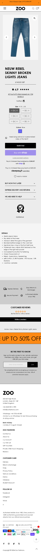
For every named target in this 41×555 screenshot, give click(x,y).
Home (6, 329)
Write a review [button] (20, 319)
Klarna (5, 477)
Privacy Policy (7, 471)
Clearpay (6, 480)
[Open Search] (33, 8)
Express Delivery (13, 289)
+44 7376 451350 (16, 414)
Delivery (5, 462)
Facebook (6, 493)
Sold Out (20, 146)
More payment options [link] (20, 158)
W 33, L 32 (15, 116)
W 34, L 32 (27, 116)
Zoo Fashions (19, 550)
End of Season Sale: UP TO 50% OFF (20, 2)
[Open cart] (37, 8)
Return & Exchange (9, 465)
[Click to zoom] (34, 18)
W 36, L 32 (15, 121)
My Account (7, 440)
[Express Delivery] (5, 289)
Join (32, 365)
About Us (6, 437)
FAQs (4, 468)
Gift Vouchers (7, 446)
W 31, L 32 (15, 111)
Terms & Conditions (9, 474)
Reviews (5, 452)
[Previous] (2, 2)
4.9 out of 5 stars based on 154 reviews (20, 95)
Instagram (6, 497)
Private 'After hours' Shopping (13, 449)
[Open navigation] (5, 8)
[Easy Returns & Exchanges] (21, 289)
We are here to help (13, 196)
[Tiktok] (14, 544)
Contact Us (7, 434)
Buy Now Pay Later (13, 183)
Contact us (20, 217)
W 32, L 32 (27, 111)
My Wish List (7, 443)
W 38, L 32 (27, 121)
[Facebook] (4, 544)
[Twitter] (19, 544)
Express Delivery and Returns (17, 190)
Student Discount (8, 483)
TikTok (5, 501)
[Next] (38, 2)
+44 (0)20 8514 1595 (9, 407)
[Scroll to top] (36, 549)
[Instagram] (8, 544)
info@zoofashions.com (10, 410)
